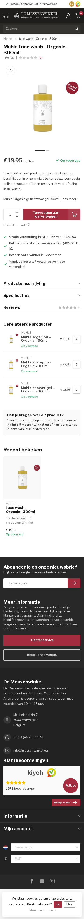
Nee (69, 904)
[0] (77, 15)
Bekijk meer (62, 802)
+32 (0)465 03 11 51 (28, 737)
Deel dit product (15, 225)
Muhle (9, 58)
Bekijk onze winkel (42, 655)
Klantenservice (42, 640)
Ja (57, 904)
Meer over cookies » (42, 910)
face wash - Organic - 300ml (39, 39)
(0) (40, 58)
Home (8, 39)
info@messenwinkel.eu (30, 424)
